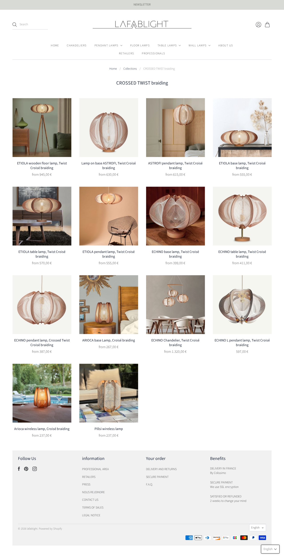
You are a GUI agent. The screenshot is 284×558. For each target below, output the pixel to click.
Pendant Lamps (106, 45)
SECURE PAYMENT (157, 477)
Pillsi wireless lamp (109, 428)
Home (55, 45)
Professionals (153, 53)
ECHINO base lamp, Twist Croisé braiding (175, 254)
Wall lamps (198, 45)
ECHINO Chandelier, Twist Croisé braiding (175, 342)
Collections (130, 69)
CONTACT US (90, 500)
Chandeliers (77, 45)
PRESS (86, 484)
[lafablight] (142, 24)
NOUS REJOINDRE (93, 492)
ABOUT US (225, 45)
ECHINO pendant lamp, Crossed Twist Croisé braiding (42, 342)
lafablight (32, 529)
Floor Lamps (140, 45)
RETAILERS (88, 477)
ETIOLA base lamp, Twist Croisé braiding (242, 165)
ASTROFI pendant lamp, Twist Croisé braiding (175, 165)
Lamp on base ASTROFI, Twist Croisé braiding (108, 165)
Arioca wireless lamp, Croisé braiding (41, 428)
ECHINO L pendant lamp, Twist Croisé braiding (242, 342)
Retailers (126, 53)
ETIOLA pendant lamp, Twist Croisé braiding (109, 254)
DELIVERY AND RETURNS (161, 469)
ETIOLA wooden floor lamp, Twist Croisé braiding (42, 165)
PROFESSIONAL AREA (95, 469)
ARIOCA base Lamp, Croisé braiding (108, 340)
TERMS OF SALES (92, 507)
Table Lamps (167, 45)
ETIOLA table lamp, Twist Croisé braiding (41, 254)
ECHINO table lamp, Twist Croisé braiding (242, 254)
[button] (270, 549)
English (255, 528)
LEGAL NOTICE (91, 515)
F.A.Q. (149, 484)
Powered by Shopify (50, 529)
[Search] (14, 24)
